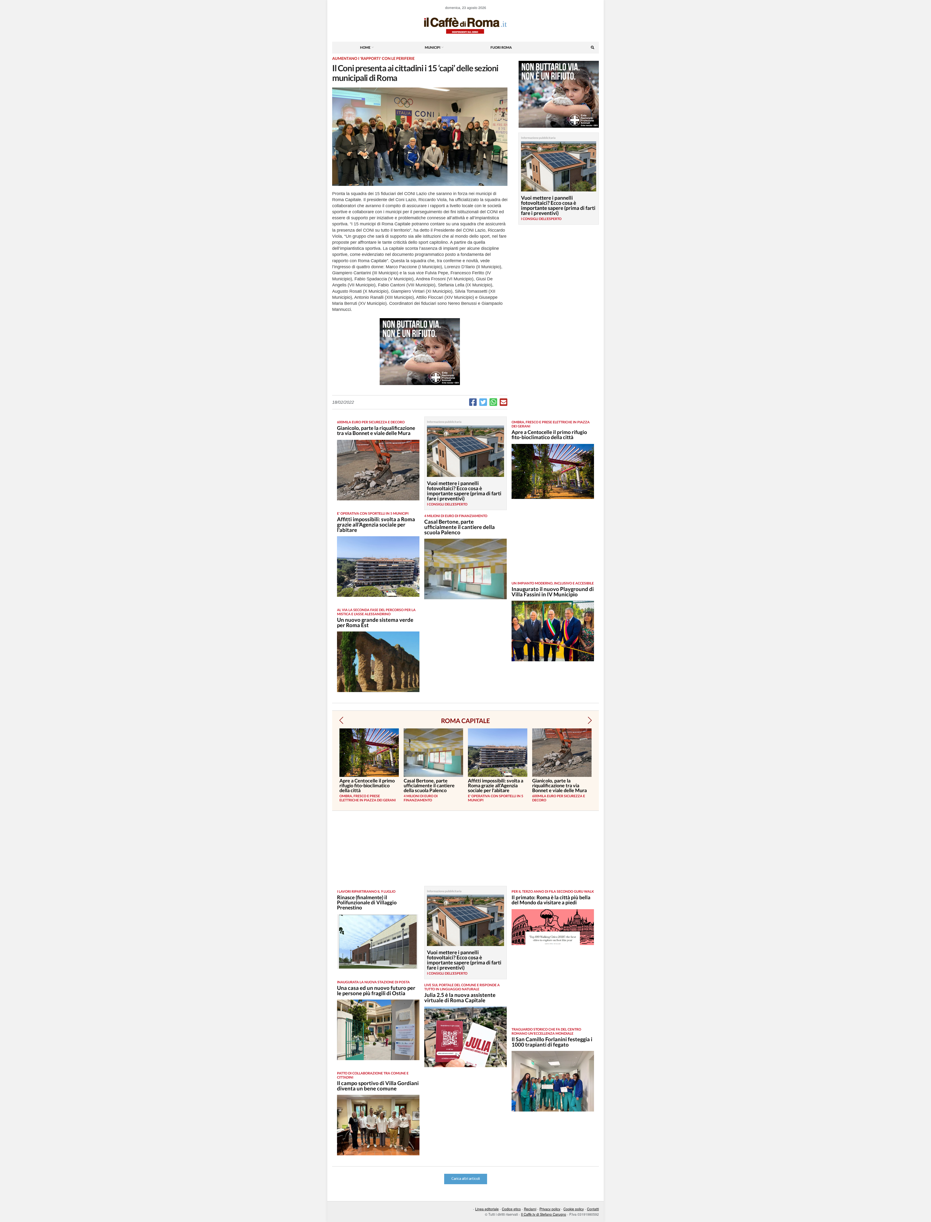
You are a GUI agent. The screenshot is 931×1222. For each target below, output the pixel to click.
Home (365, 47)
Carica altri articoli (465, 1179)
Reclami (530, 1208)
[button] (341, 720)
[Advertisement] (553, 544)
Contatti (593, 1208)
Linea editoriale (487, 1208)
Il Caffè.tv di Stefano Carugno (543, 1214)
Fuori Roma (501, 47)
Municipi (432, 47)
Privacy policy (549, 1208)
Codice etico (511, 1208)
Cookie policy (573, 1208)
